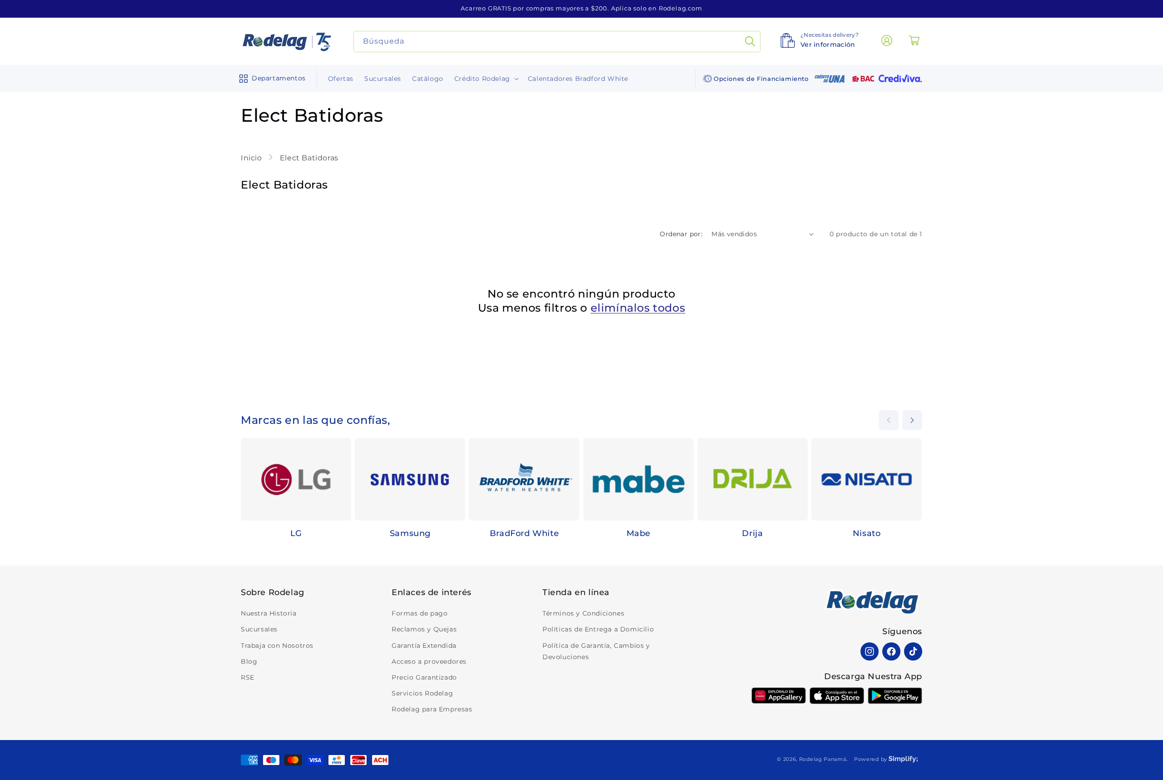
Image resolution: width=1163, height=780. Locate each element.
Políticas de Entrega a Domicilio (598, 629)
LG (296, 533)
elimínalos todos (638, 307)
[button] (270, 79)
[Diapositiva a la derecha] (912, 420)
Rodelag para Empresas (432, 709)
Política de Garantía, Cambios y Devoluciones (596, 651)
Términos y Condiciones (583, 613)
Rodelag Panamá (822, 759)
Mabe (638, 533)
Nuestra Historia (269, 613)
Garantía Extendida (424, 645)
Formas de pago (419, 613)
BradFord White (524, 533)
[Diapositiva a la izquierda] (889, 420)
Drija (752, 533)
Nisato (867, 533)
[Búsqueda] (750, 41)
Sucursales (259, 629)
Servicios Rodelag (422, 693)
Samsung (410, 533)
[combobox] (557, 41)
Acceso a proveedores (429, 661)
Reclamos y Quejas (424, 629)
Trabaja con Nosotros (277, 645)
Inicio (252, 158)
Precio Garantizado (424, 677)
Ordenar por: (681, 234)
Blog (249, 661)
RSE (247, 677)
